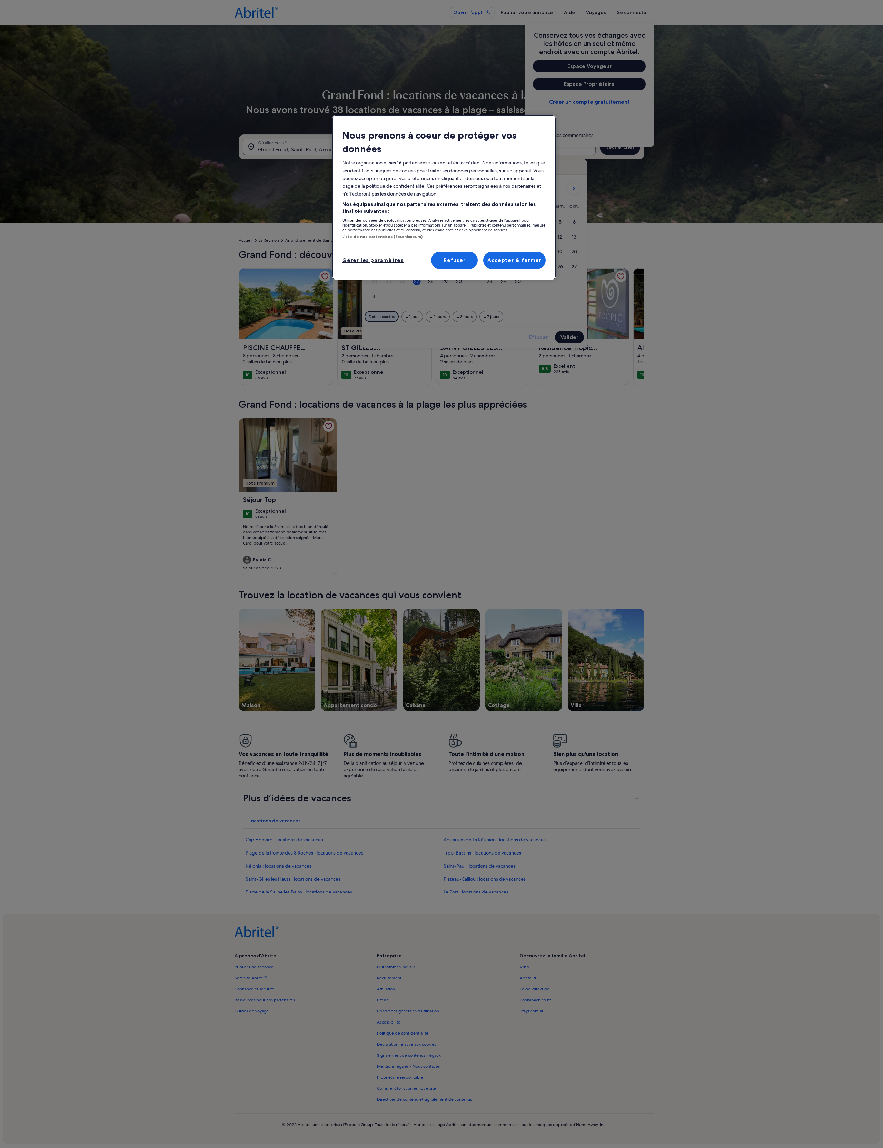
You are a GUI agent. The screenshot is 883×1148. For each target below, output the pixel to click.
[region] (444, 197)
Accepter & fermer (514, 260)
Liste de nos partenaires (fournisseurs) (382, 236)
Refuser (455, 260)
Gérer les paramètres (373, 260)
